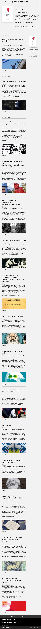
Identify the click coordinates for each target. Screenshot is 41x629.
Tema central (33, 56)
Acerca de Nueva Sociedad (23, 616)
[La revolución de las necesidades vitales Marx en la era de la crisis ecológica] (14, 377)
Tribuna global (34, 55)
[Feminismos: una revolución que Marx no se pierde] (14, 412)
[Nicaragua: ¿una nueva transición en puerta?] (14, 63)
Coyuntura (33, 53)
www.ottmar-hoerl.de (19, 27)
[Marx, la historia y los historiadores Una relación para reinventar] (14, 227)
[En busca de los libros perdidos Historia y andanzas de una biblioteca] (14, 565)
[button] (4, 1)
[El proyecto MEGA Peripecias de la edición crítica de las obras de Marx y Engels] (14, 524)
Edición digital (13, 616)
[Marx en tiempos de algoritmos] (14, 338)
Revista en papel (4, 616)
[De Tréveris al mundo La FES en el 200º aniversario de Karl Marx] (14, 605)
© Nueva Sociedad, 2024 (6, 627)
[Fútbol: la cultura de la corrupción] (14, 104)
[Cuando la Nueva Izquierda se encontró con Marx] (14, 483)
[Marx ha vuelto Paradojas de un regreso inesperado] (14, 148)
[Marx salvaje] (14, 447)
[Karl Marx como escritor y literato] (14, 262)
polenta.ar (37, 627)
